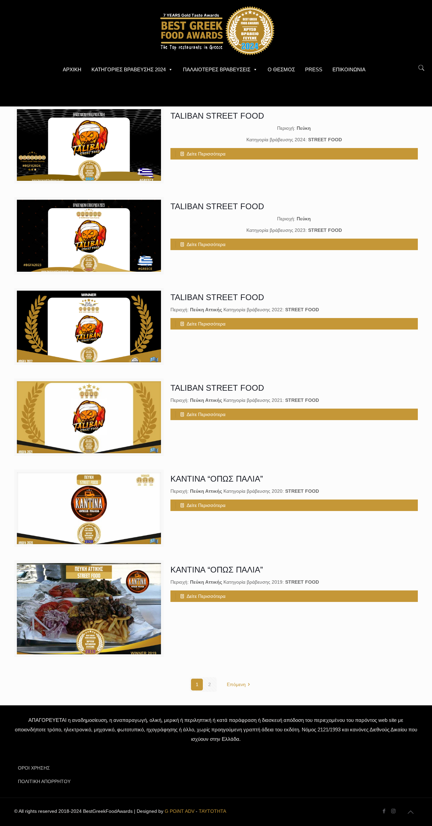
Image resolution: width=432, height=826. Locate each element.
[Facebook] (384, 811)
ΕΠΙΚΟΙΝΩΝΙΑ (349, 69)
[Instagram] (393, 811)
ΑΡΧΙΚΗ (72, 69)
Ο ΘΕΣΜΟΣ (281, 69)
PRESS (313, 69)
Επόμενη (236, 684)
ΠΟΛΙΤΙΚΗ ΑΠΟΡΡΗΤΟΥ (44, 781)
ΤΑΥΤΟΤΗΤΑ (212, 811)
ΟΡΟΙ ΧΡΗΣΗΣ (34, 768)
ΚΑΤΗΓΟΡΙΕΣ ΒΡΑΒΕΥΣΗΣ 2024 (128, 69)
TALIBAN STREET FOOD (217, 115)
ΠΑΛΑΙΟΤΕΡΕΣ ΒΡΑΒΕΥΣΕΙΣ (216, 69)
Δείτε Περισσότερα (206, 153)
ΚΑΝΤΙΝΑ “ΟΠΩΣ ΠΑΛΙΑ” (216, 478)
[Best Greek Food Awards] (216, 30)
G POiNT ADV (179, 811)
